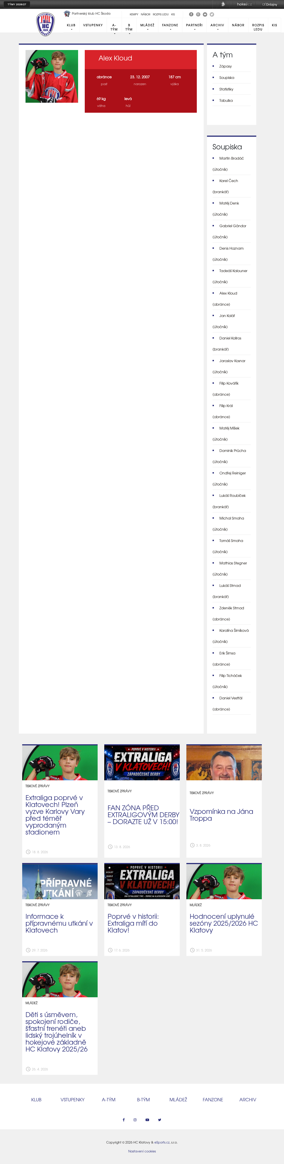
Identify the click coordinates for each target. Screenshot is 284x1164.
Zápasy (225, 66)
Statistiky (226, 89)
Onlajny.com (269, 4)
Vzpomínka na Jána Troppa (221, 814)
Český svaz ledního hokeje (223, 4)
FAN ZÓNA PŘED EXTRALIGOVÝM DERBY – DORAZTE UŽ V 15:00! (143, 814)
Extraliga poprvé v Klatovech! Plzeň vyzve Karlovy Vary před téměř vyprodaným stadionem (55, 814)
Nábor (145, 14)
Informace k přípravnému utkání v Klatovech (59, 923)
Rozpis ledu (161, 14)
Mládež (147, 25)
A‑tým (108, 1099)
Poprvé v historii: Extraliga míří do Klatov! (133, 923)
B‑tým (143, 1099)
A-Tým (114, 27)
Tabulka (226, 100)
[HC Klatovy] (191, 13)
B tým (129, 27)
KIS (173, 14)
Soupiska (226, 77)
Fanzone (170, 25)
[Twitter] (212, 13)
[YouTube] (205, 13)
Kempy (134, 14)
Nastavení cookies (142, 1151)
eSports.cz (162, 1142)
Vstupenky (93, 25)
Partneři (194, 25)
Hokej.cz (244, 4)
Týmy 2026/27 (17, 4)
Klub (71, 25)
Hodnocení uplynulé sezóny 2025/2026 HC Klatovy (224, 923)
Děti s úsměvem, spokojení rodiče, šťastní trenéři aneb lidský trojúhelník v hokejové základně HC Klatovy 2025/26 (57, 1031)
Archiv (217, 25)
